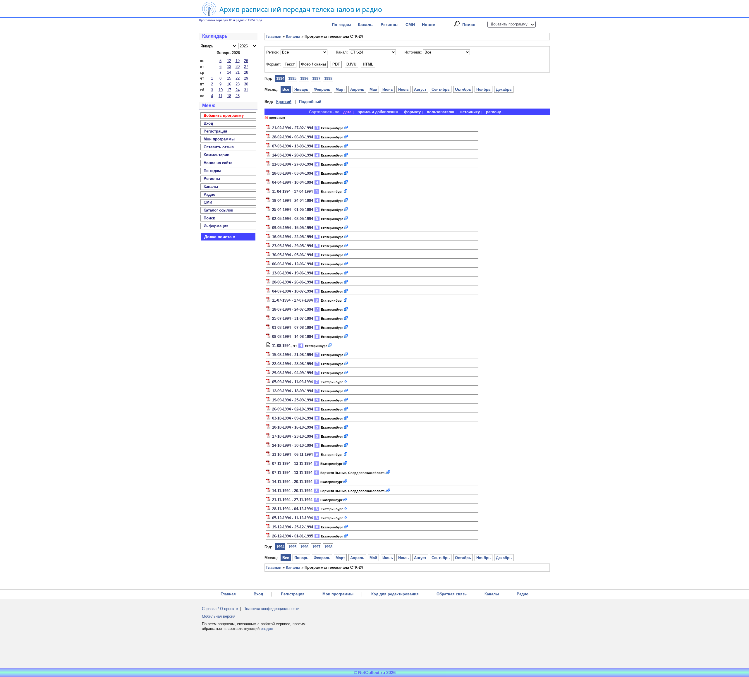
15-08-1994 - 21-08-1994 (292, 355)
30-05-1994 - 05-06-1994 (292, 255)
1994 (280, 78)
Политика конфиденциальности (271, 608)
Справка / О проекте (220, 608)
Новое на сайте (218, 163)
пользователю (440, 112)
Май (373, 89)
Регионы (389, 24)
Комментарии (216, 155)
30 (246, 84)
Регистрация (293, 594)
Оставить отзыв (219, 147)
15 (229, 78)
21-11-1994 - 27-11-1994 (292, 500)
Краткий (283, 101)
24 (238, 90)
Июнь (387, 89)
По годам (341, 24)
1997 (316, 78)
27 (246, 66)
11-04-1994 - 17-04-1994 (292, 191)
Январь (301, 89)
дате (347, 112)
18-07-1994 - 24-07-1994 (292, 309)
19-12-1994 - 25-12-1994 (292, 527)
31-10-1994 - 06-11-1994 (292, 454)
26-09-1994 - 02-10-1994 (292, 409)
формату (412, 112)
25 (238, 96)
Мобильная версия (218, 616)
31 (246, 90)
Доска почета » (219, 236)
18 (229, 96)
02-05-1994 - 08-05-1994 (292, 218)
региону (493, 112)
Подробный (310, 101)
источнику (470, 112)
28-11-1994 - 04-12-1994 (292, 509)
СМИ (410, 24)
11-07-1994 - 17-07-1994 (292, 300)
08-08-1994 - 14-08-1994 (292, 336)
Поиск (468, 24)
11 (220, 96)
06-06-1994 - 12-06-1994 (292, 264)
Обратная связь (452, 594)
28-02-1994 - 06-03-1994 (292, 137)
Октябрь (463, 89)
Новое (428, 24)
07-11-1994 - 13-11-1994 (292, 463)
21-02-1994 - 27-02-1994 (292, 128)
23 (238, 84)
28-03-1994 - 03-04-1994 (292, 173)
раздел (267, 628)
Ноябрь (483, 89)
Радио (209, 194)
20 (238, 66)
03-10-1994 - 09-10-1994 (292, 418)
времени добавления (378, 112)
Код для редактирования (395, 594)
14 (229, 72)
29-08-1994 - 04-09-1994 (292, 373)
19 (238, 61)
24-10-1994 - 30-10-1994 (292, 445)
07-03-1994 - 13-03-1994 (292, 146)
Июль (403, 89)
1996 (304, 78)
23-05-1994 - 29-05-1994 (292, 246)
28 (246, 72)
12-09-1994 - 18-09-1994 (292, 391)
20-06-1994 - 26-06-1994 (292, 282)
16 (229, 84)
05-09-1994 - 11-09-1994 (292, 382)
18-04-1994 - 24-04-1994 (292, 200)
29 (246, 78)
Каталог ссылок (218, 210)
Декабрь (504, 89)
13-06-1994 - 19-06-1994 (292, 273)
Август (420, 89)
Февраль (322, 89)
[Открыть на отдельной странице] (346, 128)
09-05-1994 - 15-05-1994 (292, 228)
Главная (273, 36)
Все (285, 89)
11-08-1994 (281, 345)
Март (340, 89)
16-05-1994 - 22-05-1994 (292, 237)
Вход (258, 594)
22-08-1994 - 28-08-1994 (292, 364)
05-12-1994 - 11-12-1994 (292, 518)
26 (246, 61)
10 (221, 90)
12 (229, 61)
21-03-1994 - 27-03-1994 (292, 164)
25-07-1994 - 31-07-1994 (292, 318)
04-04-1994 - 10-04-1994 (292, 182)
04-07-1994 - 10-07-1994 (292, 291)
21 (238, 72)
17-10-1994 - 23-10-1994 (292, 436)
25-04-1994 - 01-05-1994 (292, 209)
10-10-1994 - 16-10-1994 (292, 427)
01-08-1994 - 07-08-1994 (292, 327)
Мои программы (219, 139)
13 (229, 66)
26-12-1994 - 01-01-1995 (292, 536)
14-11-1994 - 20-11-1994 (292, 482)
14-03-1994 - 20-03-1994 (292, 155)
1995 (292, 78)
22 (238, 78)
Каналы (366, 24)
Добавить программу (509, 24)
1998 (328, 78)
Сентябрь (441, 89)
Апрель (357, 89)
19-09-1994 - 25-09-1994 (292, 400)
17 (229, 90)
